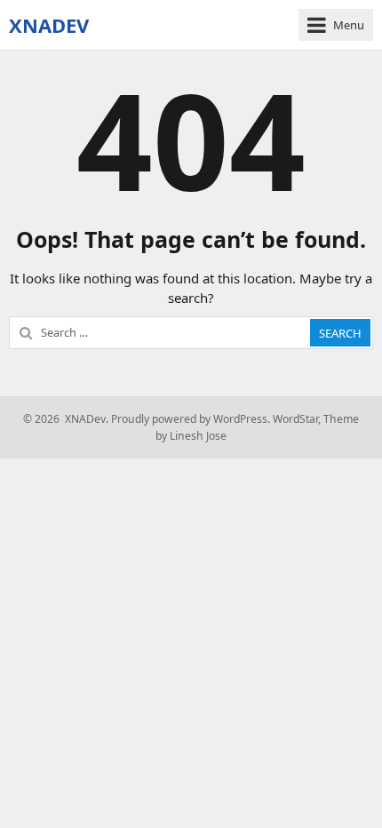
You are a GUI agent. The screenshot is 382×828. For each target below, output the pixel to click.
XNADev (49, 25)
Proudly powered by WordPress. (190, 418)
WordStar (295, 418)
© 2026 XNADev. (65, 418)
